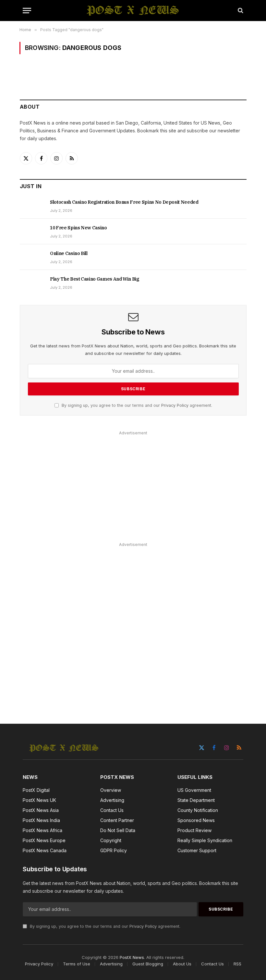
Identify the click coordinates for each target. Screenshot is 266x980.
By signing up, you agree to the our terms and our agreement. (136, 405)
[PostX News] (133, 10)
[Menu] (27, 10)
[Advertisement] (133, 482)
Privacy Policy (174, 405)
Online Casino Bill (69, 253)
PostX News (132, 957)
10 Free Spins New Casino (78, 228)
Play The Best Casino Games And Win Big (94, 279)
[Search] (239, 10)
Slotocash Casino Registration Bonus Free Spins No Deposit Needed (124, 202)
